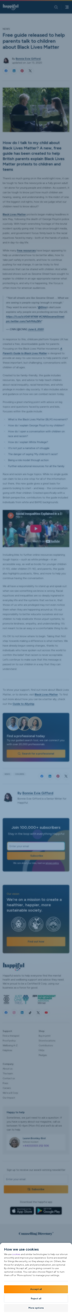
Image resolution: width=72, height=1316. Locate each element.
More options (36, 1307)
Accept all (36, 1289)
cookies (16, 1254)
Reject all (36, 1298)
